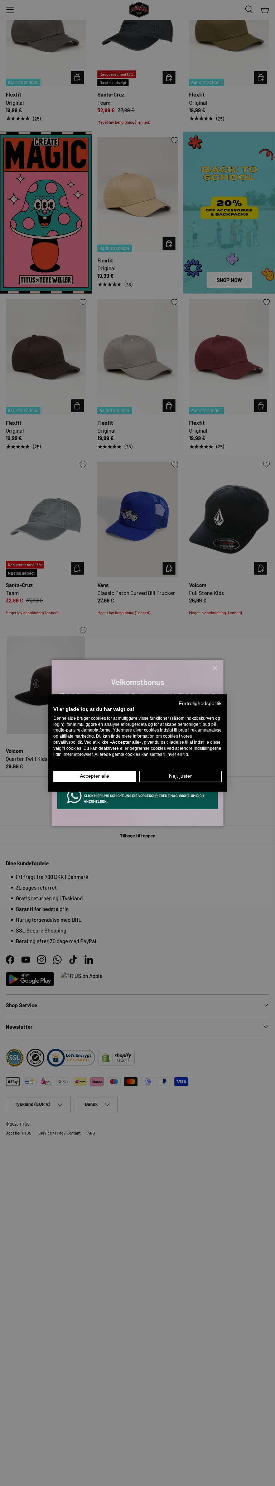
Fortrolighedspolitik (200, 703)
